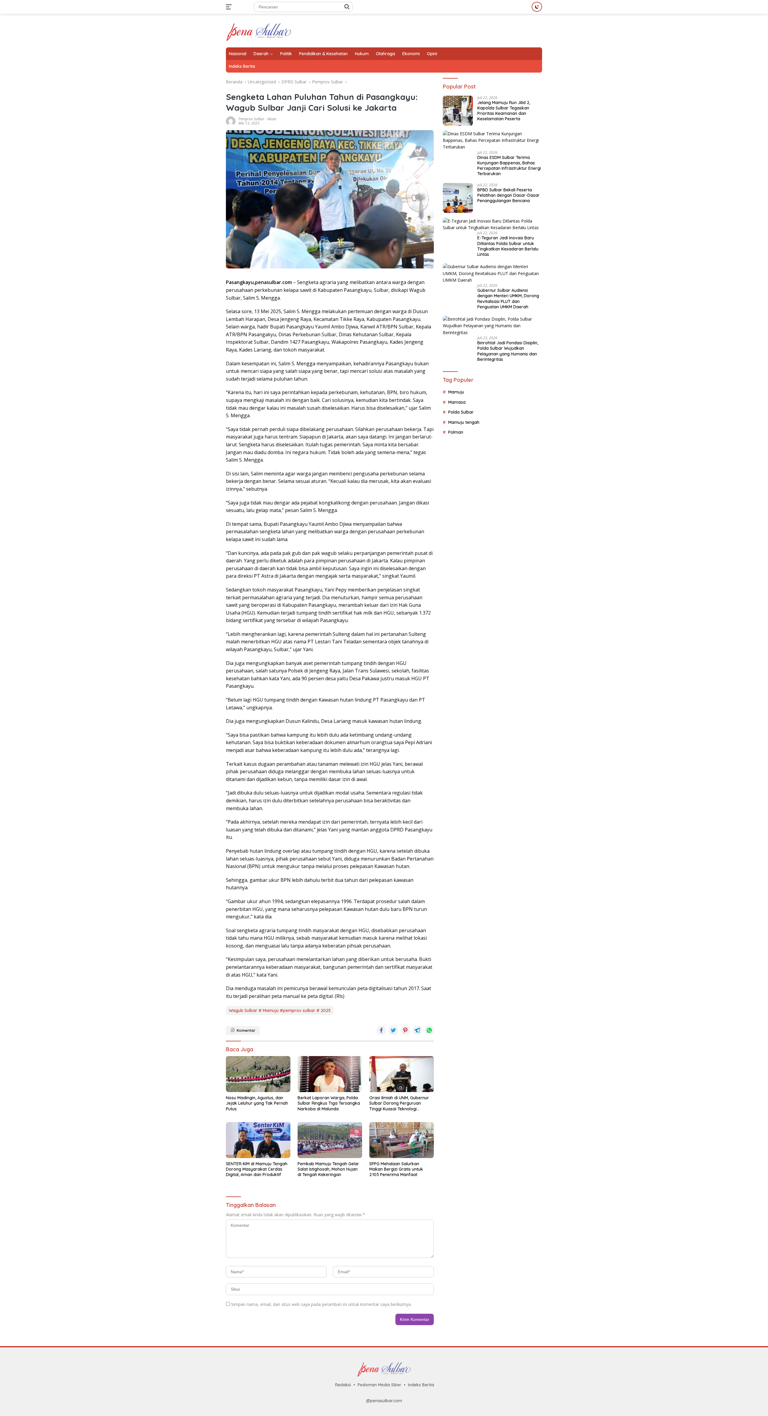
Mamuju (456, 392)
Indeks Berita (242, 66)
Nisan (271, 118)
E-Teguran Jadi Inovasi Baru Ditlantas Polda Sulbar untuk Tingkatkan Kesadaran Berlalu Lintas (507, 246)
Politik (286, 53)
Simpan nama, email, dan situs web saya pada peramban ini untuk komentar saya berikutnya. (321, 1304)
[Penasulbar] (259, 30)
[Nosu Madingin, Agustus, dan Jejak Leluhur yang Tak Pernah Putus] (258, 1074)
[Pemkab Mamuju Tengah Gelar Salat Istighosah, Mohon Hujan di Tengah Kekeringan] (330, 1140)
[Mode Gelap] (537, 7)
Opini (432, 53)
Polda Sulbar (461, 412)
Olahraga (385, 53)
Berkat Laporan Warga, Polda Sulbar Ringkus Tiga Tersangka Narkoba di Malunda (329, 1103)
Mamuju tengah (463, 422)
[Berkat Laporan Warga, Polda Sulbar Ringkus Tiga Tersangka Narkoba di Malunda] (330, 1074)
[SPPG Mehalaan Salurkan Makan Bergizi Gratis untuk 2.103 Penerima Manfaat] (401, 1140)
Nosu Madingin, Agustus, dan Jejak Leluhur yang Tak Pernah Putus (257, 1103)
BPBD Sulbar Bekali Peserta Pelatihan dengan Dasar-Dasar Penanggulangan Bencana (508, 195)
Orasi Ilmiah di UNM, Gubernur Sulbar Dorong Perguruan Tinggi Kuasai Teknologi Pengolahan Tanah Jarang (399, 1103)
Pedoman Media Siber (379, 1385)
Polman (455, 432)
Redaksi (343, 1385)
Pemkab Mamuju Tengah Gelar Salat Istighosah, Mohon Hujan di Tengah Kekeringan (328, 1169)
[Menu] (230, 7)
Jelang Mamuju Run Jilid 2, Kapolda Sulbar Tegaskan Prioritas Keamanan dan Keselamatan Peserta (503, 111)
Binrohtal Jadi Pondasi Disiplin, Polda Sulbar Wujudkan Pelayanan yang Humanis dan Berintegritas (507, 351)
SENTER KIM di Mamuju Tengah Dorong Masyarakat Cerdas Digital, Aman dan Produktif (256, 1169)
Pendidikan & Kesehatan (323, 53)
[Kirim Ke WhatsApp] (429, 1030)
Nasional (237, 53)
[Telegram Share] (417, 1030)
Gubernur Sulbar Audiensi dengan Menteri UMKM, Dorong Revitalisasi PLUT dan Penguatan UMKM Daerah (508, 299)
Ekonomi (411, 53)
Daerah (261, 53)
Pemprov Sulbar (251, 118)
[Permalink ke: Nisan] (231, 120)
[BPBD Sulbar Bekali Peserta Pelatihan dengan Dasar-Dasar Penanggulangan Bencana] (458, 198)
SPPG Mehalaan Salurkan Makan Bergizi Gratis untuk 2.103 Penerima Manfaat (396, 1169)
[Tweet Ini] (393, 1030)
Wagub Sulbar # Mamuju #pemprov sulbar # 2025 (280, 1010)
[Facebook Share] (381, 1030)
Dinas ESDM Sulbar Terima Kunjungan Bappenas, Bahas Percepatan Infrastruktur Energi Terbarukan (509, 166)
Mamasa (457, 402)
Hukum (362, 53)
